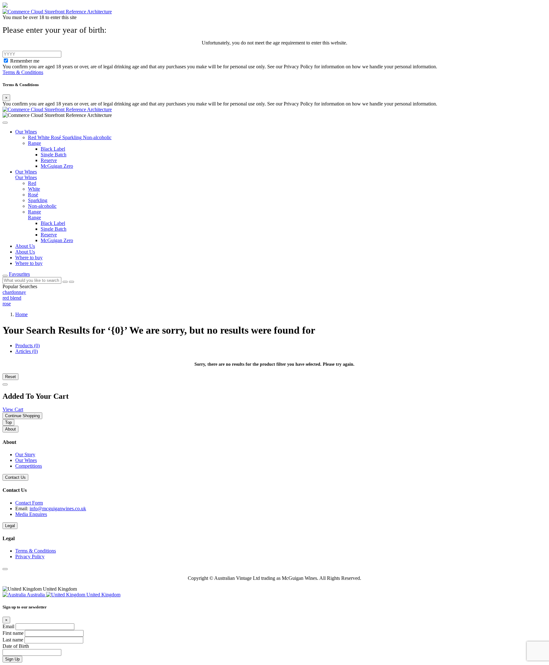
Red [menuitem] (32, 183)
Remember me (24, 61)
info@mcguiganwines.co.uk (58, 508)
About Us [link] (25, 246)
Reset (10, 376)
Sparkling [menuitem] (37, 200)
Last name (13, 639)
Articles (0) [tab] (26, 351)
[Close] (5, 384)
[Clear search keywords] (65, 282)
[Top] (5, 569)
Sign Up (12, 659)
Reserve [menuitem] (49, 234)
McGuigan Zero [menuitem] (57, 240)
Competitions (28, 466)
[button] (5, 123)
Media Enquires (31, 514)
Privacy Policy (29, 556)
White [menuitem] (34, 189)
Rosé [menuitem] (33, 194)
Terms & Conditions (23, 72)
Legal (10, 525)
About (10, 429)
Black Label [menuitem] (53, 223)
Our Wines (26, 460)
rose (7, 303)
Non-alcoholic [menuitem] (42, 206)
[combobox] (32, 280)
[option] (274, 292)
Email (9, 626)
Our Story (25, 454)
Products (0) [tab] (27, 345)
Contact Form (29, 503)
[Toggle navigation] (5, 276)
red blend (12, 298)
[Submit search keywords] (71, 282)
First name (14, 633)
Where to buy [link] (29, 257)
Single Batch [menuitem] (53, 229)
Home (21, 314)
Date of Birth (16, 646)
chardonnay (14, 292)
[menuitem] (32, 137)
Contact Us (15, 477)
